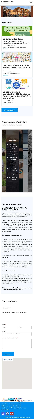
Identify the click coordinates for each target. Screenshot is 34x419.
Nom (4, 324)
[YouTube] (12, 413)
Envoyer (7, 354)
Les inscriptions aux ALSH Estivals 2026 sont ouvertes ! (17, 67)
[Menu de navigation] (31, 2)
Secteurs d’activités (15, 404)
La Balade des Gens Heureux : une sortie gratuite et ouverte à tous (16, 41)
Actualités (5, 404)
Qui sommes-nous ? (8, 406)
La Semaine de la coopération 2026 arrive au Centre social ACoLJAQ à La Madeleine (17, 95)
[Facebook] (7, 413)
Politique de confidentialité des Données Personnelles (14, 408)
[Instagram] (3, 413)
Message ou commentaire (10, 338)
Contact (18, 406)
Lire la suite (5, 48)
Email (4, 331)
